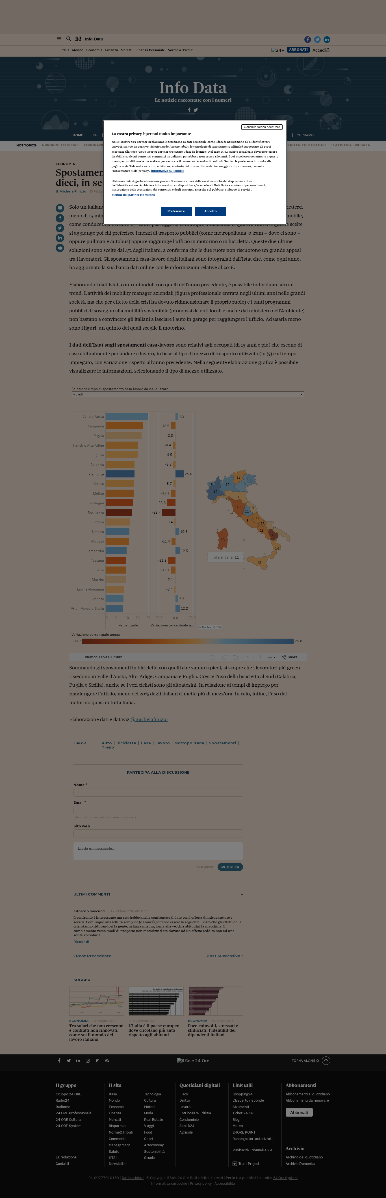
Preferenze (176, 211)
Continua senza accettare (262, 127)
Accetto (210, 211)
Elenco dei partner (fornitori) (133, 194)
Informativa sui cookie (167, 170)
